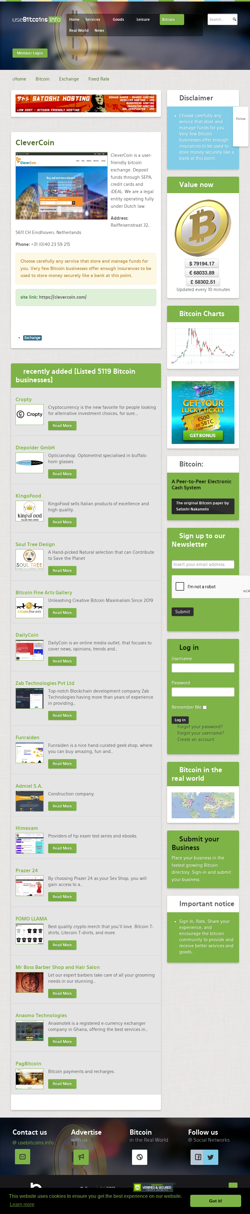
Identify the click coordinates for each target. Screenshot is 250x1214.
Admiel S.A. (29, 786)
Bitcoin (168, 19)
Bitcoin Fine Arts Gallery (44, 593)
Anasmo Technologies (41, 1015)
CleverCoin (35, 142)
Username (182, 658)
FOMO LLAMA (31, 919)
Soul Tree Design (35, 544)
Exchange (32, 338)
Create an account (195, 739)
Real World (79, 30)
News (99, 30)
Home (74, 19)
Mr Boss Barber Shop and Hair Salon (58, 967)
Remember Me (187, 707)
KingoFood (28, 496)
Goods (118, 19)
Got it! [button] (215, 1200)
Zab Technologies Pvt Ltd (45, 683)
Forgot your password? (199, 726)
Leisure (143, 19)
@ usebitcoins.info (33, 1143)
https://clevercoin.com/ (63, 297)
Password (181, 682)
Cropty (24, 399)
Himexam (27, 828)
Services (92, 19)
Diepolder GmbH (35, 448)
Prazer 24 (27, 871)
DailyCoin (27, 635)
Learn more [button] (22, 1204)
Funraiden (27, 737)
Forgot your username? (200, 733)
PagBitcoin (28, 1064)
